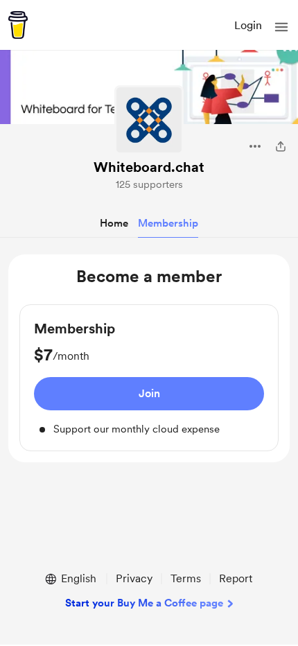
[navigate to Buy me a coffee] (18, 25)
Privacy (134, 578)
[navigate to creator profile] (149, 120)
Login (248, 25)
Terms (185, 578)
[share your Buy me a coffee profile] (280, 146)
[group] (149, 378)
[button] (281, 27)
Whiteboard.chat (149, 167)
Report (235, 578)
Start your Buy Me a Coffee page (144, 603)
